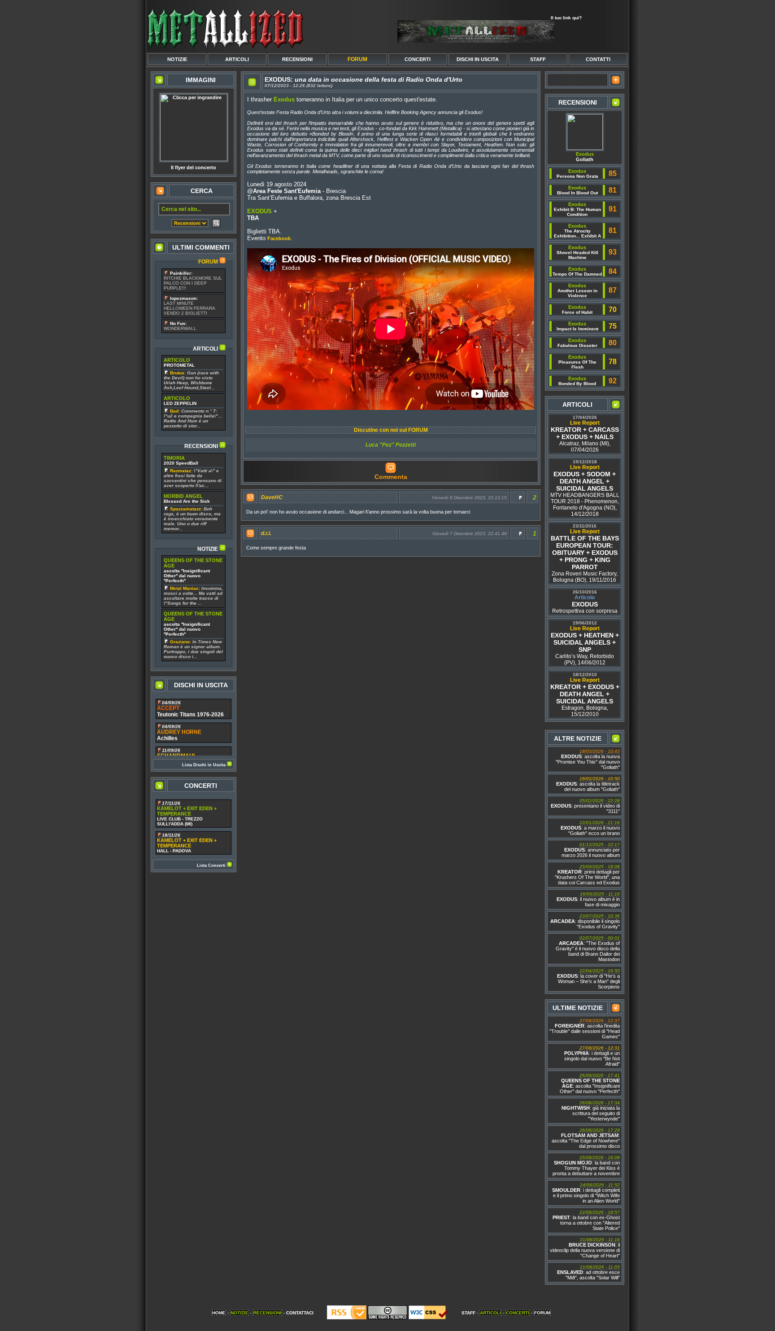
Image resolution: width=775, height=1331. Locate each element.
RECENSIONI (297, 59)
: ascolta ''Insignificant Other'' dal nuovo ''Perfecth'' (590, 1083)
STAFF (538, 59)
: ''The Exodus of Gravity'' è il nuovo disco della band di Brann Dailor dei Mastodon (588, 949)
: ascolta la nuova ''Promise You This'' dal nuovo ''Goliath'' (588, 759)
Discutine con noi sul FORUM (391, 430)
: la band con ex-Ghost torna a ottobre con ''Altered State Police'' (586, 1220)
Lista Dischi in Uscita (204, 765)
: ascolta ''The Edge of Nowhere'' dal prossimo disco (586, 1138)
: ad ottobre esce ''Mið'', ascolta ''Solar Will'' (588, 1272)
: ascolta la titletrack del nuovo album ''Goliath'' (588, 784)
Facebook (279, 238)
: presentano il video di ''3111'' (585, 806)
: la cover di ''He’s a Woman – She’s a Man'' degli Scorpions (588, 978)
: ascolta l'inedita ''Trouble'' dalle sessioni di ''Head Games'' (584, 1028)
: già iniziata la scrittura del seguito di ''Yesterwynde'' (591, 1110)
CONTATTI (598, 59)
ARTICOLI (237, 59)
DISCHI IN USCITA (478, 59)
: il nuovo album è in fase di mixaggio (588, 899)
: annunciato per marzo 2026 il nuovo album (591, 850)
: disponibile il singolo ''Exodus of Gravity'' (585, 921)
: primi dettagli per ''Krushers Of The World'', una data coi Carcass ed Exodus (587, 874)
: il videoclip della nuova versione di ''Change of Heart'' (585, 1247)
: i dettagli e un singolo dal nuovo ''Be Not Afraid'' (592, 1056)
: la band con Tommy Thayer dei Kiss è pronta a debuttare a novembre (586, 1165)
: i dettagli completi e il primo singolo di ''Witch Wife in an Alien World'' (586, 1193)
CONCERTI (418, 59)
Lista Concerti (212, 865)
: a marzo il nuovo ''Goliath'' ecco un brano (590, 828)
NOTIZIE (177, 59)
